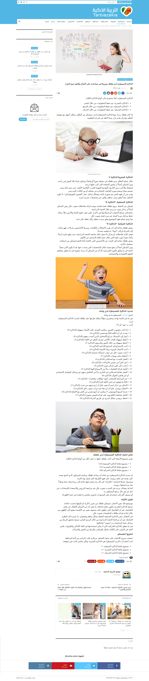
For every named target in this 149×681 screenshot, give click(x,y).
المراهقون (87, 21)
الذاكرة (125, 315)
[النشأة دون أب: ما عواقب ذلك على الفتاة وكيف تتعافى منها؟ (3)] (69, 611)
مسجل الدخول (118, 648)
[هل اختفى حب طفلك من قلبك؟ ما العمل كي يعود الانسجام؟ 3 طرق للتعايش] (119, 611)
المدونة (47, 21)
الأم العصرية (80, 21)
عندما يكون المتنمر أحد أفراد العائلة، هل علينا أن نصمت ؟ (74, 588)
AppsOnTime (20, 678)
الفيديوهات (113, 21)
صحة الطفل (95, 21)
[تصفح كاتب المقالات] (131, 88)
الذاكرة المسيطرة (123, 558)
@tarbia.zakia (71, 656)
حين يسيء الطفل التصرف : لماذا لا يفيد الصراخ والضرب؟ (116, 588)
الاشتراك (22, 119)
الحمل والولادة (104, 21)
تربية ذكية (129, 79)
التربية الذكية (121, 21)
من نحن (53, 21)
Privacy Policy (112, 2)
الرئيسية (129, 21)
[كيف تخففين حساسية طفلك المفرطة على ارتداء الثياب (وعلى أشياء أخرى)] (94, 611)
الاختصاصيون (71, 21)
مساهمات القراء (61, 21)
